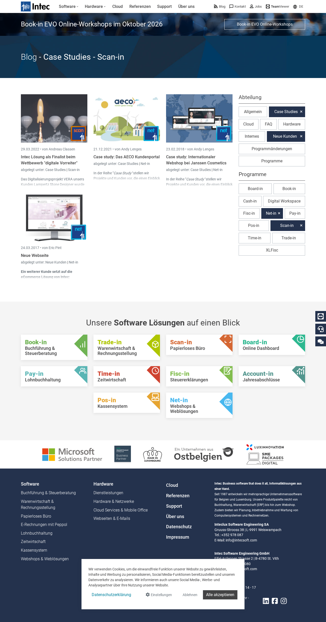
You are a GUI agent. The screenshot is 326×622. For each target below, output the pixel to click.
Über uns (175, 516)
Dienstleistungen (108, 492)
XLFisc (272, 250)
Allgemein (253, 111)
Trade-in (288, 238)
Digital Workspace (284, 201)
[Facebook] (275, 601)
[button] (298, 6)
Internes (252, 136)
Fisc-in (249, 213)
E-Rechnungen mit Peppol (44, 524)
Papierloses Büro (36, 516)
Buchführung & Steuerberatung (48, 492)
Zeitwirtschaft (33, 541)
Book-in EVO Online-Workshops (265, 24)
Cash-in (250, 201)
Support (174, 506)
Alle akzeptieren (220, 594)
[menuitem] (69, 7)
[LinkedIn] (266, 601)
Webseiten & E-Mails (111, 518)
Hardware (292, 124)
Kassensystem (34, 550)
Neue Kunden (56, 262)
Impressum (177, 537)
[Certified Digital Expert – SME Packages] (265, 454)
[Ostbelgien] (204, 454)
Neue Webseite (35, 255)
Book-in (289, 188)
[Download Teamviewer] (320, 316)
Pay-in (295, 213)
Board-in (255, 188)
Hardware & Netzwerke (113, 501)
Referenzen (177, 495)
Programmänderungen (272, 148)
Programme (271, 161)
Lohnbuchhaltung (36, 533)
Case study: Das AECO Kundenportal (126, 156)
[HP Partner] (122, 454)
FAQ (268, 124)
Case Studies (55, 170)
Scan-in (74, 170)
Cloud (248, 124)
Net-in (145, 164)
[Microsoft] (72, 454)
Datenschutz (179, 526)
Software (30, 484)
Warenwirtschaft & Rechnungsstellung (38, 504)
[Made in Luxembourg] (152, 454)
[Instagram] (284, 601)
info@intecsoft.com (241, 540)
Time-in (254, 238)
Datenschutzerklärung (111, 594)
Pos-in (253, 225)
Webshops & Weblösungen (45, 558)
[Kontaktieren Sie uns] (320, 341)
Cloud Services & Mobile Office (120, 510)
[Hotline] (320, 329)
